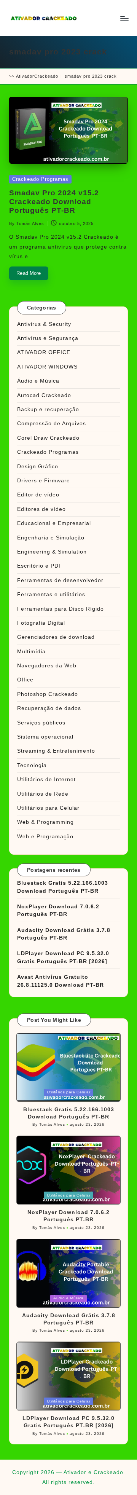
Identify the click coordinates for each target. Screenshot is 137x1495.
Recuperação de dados (49, 708)
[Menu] (124, 18)
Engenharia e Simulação (50, 538)
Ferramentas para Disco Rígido (60, 609)
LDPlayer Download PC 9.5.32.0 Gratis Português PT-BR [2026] (63, 957)
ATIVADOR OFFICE (43, 352)
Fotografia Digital (41, 623)
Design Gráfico (37, 466)
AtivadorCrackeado (37, 76)
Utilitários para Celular (48, 808)
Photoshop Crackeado (47, 694)
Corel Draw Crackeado (48, 438)
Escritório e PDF (39, 566)
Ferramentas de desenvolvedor (60, 580)
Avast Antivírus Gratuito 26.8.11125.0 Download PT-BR (60, 981)
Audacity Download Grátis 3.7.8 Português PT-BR (63, 934)
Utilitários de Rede (42, 794)
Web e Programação (45, 836)
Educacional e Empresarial (54, 523)
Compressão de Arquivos (51, 423)
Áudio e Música (38, 381)
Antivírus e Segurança (47, 338)
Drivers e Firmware (43, 480)
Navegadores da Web (46, 666)
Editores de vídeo (41, 509)
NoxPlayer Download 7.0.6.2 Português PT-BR (58, 910)
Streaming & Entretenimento (56, 751)
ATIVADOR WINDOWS (47, 367)
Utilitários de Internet (46, 779)
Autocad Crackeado (44, 395)
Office (25, 680)
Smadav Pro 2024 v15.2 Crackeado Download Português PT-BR (54, 201)
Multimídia (31, 651)
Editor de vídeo (38, 495)
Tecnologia (32, 765)
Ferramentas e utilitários (51, 594)
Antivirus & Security (44, 324)
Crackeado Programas (40, 179)
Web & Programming (45, 822)
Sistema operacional (45, 737)
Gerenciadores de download (56, 637)
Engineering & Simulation (52, 552)
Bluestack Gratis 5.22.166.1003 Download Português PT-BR (62, 886)
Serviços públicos (41, 723)
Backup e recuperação (48, 409)
